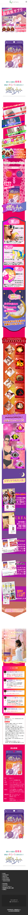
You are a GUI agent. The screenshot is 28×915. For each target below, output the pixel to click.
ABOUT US (5, 876)
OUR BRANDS (6, 874)
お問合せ (4, 889)
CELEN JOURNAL (6, 879)
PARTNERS (5, 883)
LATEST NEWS (6, 877)
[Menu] (26, 1)
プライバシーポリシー (7, 886)
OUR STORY (5, 885)
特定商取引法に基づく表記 (8, 887)
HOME (4, 873)
